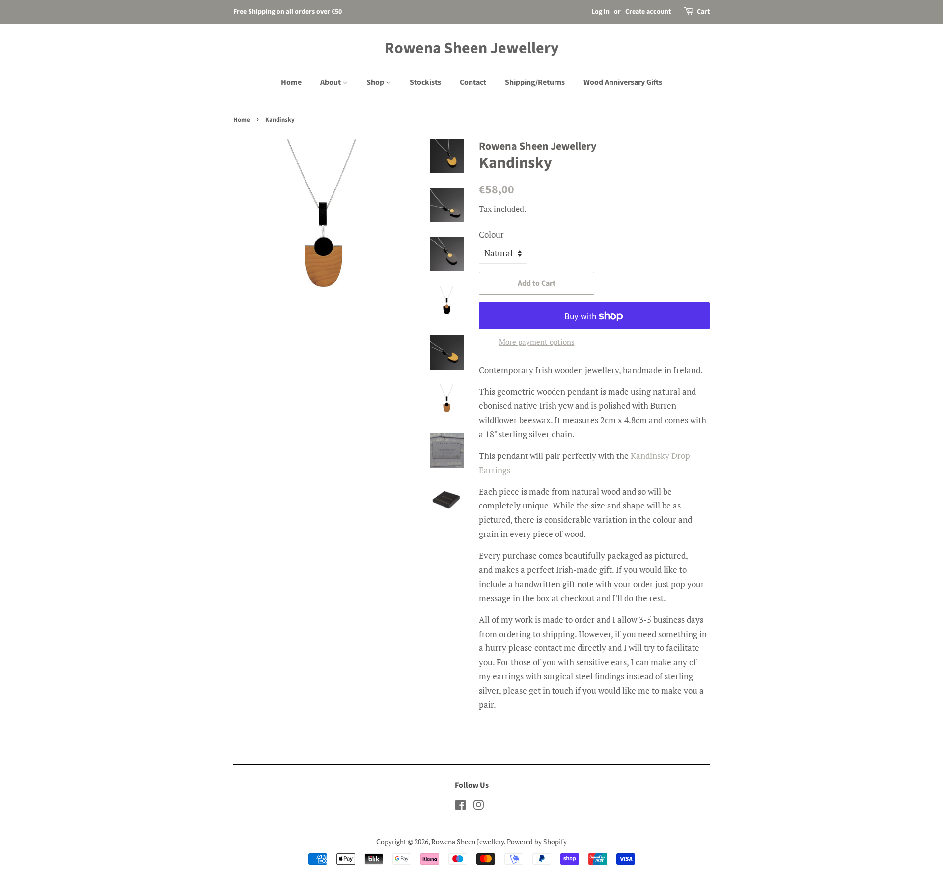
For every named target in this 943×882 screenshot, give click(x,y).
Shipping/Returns (535, 82)
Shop (376, 82)
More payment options (537, 342)
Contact (473, 82)
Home (291, 82)
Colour (491, 234)
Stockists (425, 82)
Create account (648, 12)
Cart (703, 12)
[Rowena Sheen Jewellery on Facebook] (460, 806)
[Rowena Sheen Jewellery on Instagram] (478, 806)
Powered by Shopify (537, 841)
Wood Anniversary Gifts (622, 82)
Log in (600, 12)
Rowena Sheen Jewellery (472, 48)
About (331, 82)
